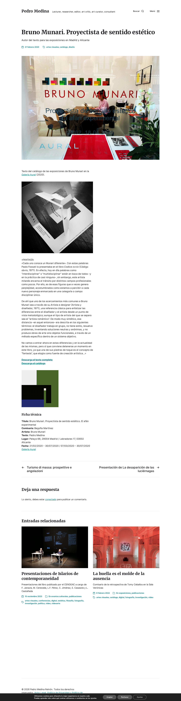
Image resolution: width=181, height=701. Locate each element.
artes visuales (52, 47)
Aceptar (110, 697)
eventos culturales (59, 596)
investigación (31, 603)
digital (54, 600)
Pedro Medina (35, 11)
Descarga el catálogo (33, 363)
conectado (50, 499)
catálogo (64, 47)
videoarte (56, 603)
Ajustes (140, 697)
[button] (138, 11)
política (41, 603)
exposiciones (125, 593)
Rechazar (124, 697)
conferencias (44, 600)
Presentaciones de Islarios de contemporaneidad (50, 576)
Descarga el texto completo (37, 359)
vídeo (48, 603)
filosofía (70, 600)
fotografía (78, 600)
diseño (72, 47)
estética (61, 600)
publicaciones (75, 596)
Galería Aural (29, 174)
